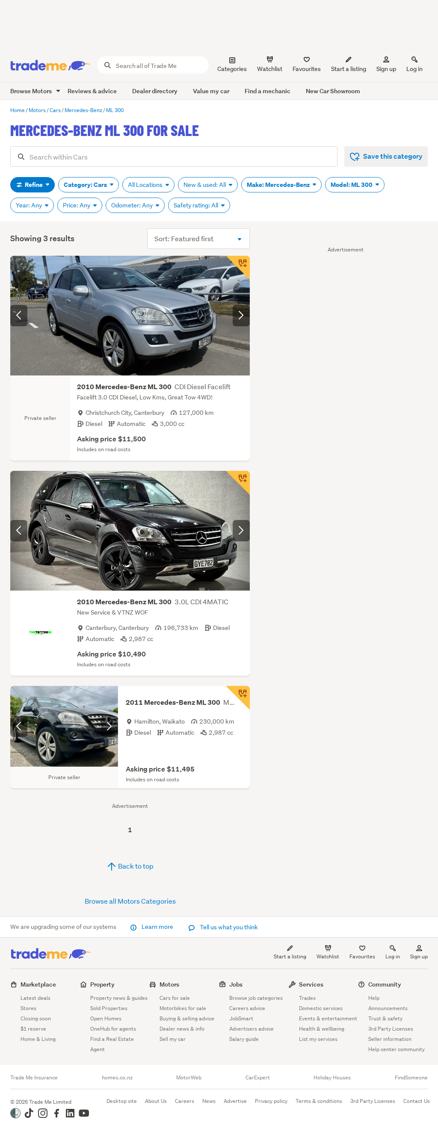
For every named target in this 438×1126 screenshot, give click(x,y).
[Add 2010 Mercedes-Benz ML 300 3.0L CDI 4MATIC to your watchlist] (238, 483)
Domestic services (321, 1008)
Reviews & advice (92, 91)
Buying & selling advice (187, 1018)
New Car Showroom (333, 91)
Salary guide (244, 1039)
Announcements (388, 1008)
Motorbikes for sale (183, 1008)
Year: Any (29, 205)
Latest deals (35, 998)
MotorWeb (188, 1077)
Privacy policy (271, 1101)
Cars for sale (175, 998)
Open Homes (105, 1018)
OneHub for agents (113, 1028)
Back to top (135, 865)
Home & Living (38, 1039)
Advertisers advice (251, 1028)
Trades (307, 998)
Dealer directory (155, 91)
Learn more (157, 927)
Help (373, 998)
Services (311, 984)
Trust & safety (385, 1018)
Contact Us (416, 1101)
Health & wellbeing (321, 1028)
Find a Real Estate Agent (112, 1044)
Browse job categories (256, 998)
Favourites (362, 956)
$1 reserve (33, 1028)
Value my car (211, 91)
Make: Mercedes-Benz (279, 184)
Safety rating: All (196, 205)
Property (102, 984)
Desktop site (122, 1101)
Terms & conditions (319, 1101)
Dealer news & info (182, 1028)
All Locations (146, 185)
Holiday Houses (332, 1077)
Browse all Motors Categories (130, 900)
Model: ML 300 (352, 184)
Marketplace (38, 984)
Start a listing (290, 956)
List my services (318, 1039)
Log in (414, 69)
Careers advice (247, 1008)
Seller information (389, 1039)
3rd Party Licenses (390, 1028)
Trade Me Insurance (34, 1077)
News (209, 1101)
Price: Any (77, 205)
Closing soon (36, 1018)
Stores (28, 1008)
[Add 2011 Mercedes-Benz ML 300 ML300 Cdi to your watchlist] (238, 698)
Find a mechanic (267, 91)
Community (384, 984)
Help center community (396, 1049)
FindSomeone (411, 1077)
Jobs (236, 984)
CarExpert (258, 1077)
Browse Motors (31, 91)
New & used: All (205, 185)
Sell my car (173, 1039)
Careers (184, 1101)
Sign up (386, 69)
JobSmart (241, 1018)
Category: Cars (86, 184)
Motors (169, 984)
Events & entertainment (328, 1018)
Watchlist (328, 956)
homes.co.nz (117, 1077)
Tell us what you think (228, 927)
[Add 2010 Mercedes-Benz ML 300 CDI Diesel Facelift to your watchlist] (238, 268)
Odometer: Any (132, 205)
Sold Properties (108, 1008)
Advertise (235, 1101)
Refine (34, 184)
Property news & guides (119, 998)
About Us (156, 1101)
